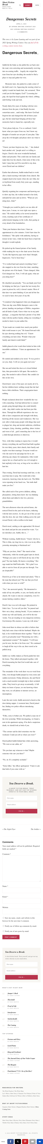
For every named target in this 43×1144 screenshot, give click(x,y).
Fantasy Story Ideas (20, 1123)
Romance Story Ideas (32, 1120)
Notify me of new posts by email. (17, 931)
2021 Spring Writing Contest (22, 29)
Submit (27, 5)
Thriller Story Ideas (8, 1123)
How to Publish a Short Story (31, 1096)
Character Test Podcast (24, 1093)
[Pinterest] (25, 1141)
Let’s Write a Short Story (9, 1093)
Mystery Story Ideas (19, 1120)
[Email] (32, 1141)
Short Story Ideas (7, 1120)
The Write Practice (7, 1091)
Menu (37, 5)
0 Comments (23, 32)
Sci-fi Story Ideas (32, 1123)
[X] (18, 1141)
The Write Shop (19, 1091)
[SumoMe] (40, 1141)
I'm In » (21, 811)
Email (5, 896)
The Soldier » (36, 829)
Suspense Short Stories (9, 1107)
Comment (6, 854)
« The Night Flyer (8, 829)
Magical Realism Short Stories (25, 1107)
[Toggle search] (20, 5)
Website (5, 907)
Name (5, 886)
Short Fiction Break (8, 3)
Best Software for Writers (14, 1096)
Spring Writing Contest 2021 (24, 26)
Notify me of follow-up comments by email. (21, 926)
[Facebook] (10, 1141)
